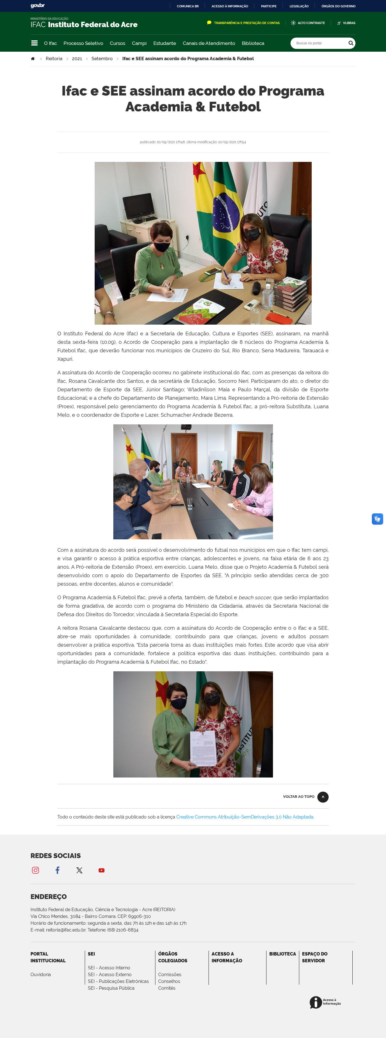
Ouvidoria (41, 974)
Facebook (57, 870)
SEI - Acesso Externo (110, 974)
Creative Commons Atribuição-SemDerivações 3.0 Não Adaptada (244, 817)
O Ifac (50, 43)
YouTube (101, 870)
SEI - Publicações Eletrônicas (118, 981)
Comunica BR (188, 6)
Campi (139, 43)
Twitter (79, 870)
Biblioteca (253, 43)
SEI (91, 954)
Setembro (102, 58)
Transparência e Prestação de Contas (247, 23)
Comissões (169, 974)
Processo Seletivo (83, 43)
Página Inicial (33, 58)
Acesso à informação (230, 6)
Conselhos (169, 981)
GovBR (38, 5)
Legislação (299, 6)
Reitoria (54, 58)
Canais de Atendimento (209, 43)
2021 (77, 58)
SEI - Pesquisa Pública (111, 988)
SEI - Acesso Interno (109, 967)
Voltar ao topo (299, 796)
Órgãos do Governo (338, 6)
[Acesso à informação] (326, 1003)
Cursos (117, 43)
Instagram (35, 870)
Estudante (164, 43)
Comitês (166, 988)
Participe (269, 6)
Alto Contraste (311, 23)
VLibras (349, 23)
